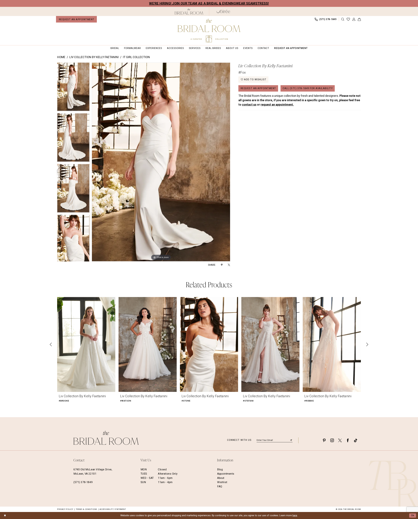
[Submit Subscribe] (291, 440)
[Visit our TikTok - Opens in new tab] (356, 440)
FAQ (219, 486)
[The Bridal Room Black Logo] (189, 11)
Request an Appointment (258, 88)
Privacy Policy (65, 509)
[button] (354, 19)
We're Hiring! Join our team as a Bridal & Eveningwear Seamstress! (209, 3)
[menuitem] (76, 19)
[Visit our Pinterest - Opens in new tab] (324, 440)
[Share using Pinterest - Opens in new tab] (222, 264)
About (220, 478)
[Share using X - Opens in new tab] (229, 264)
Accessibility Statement (113, 509)
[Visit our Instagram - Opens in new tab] (332, 440)
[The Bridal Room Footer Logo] (106, 438)
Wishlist (222, 482)
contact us (249, 104)
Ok (412, 515)
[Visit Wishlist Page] (348, 19)
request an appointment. (277, 104)
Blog (220, 469)
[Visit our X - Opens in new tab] (340, 440)
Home (61, 57)
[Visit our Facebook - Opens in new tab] (348, 440)
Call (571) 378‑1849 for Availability (308, 88)
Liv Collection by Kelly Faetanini (94, 57)
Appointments (225, 473)
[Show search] (343, 19)
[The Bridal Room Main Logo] (209, 30)
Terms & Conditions (86, 509)
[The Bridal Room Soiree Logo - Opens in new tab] (223, 11)
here (294, 515)
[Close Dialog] (5, 515)
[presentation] (86, 344)
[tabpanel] (73, 88)
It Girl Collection (136, 57)
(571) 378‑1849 (83, 482)
